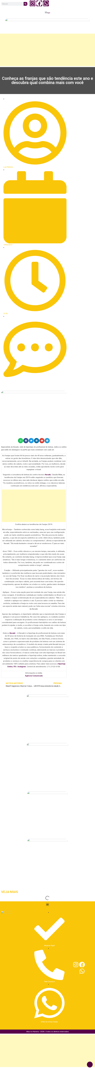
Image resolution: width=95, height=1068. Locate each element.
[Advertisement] (47, 50)
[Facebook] (39, 3)
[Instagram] (32, 3)
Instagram (22, 667)
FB (15, 667)
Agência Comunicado (34, 676)
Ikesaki (48, 475)
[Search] (25, 4)
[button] (20, 440)
